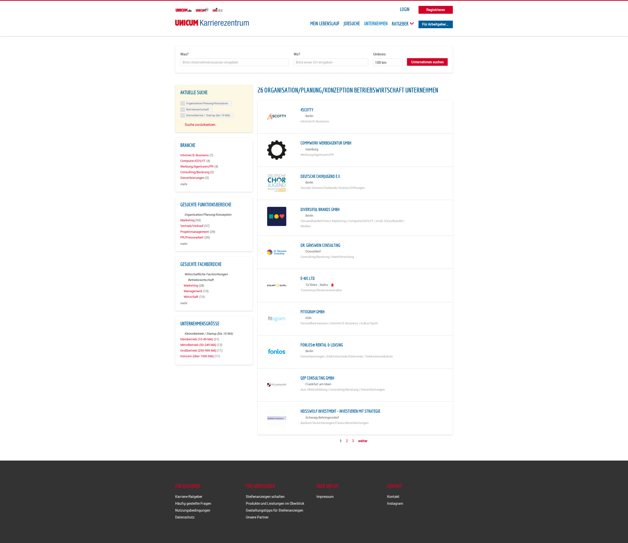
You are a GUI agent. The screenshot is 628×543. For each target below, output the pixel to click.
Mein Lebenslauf (325, 23)
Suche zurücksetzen (200, 124)
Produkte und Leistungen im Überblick (275, 503)
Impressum (325, 496)
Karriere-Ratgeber (188, 496)
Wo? (297, 54)
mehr (183, 184)
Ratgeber (400, 23)
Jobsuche (352, 23)
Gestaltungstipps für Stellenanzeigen (274, 510)
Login (404, 9)
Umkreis (379, 54)
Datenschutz (185, 517)
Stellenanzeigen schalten (265, 496)
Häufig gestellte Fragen (193, 503)
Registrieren (435, 9)
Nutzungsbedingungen (192, 510)
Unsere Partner (257, 517)
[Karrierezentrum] (212, 23)
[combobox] (234, 62)
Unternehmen (376, 23)
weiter (362, 440)
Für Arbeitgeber (434, 24)
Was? (184, 54)
